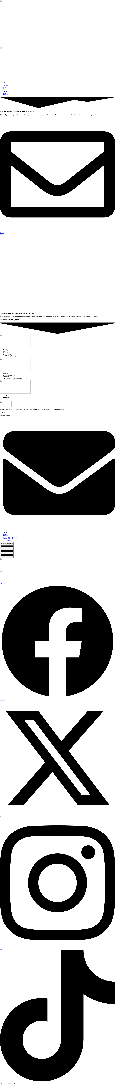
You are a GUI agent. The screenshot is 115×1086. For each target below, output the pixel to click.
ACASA (5, 85)
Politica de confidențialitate (10, 537)
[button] (57, 83)
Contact (5, 88)
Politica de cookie (8, 538)
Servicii (5, 87)
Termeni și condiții (8, 540)
